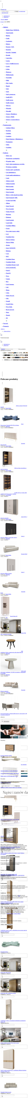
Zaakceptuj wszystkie (5, 858)
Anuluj (2, 924)
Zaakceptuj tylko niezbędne (6, 856)
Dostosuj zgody (16, 856)
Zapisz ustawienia (8, 924)
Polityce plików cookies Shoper (13, 913)
